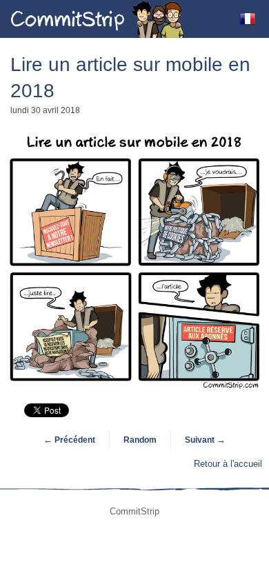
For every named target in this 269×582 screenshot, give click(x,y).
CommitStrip (98, 19)
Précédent (69, 440)
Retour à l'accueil (228, 464)
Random (140, 440)
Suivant (205, 440)
